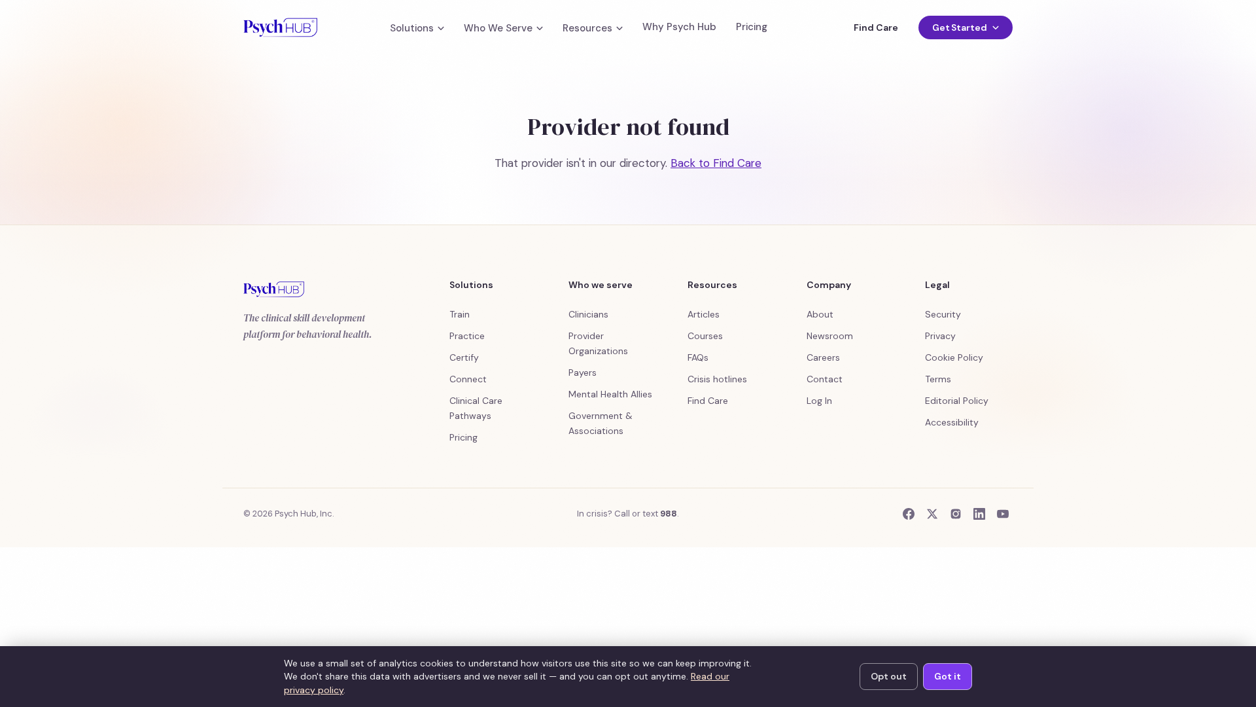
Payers (582, 372)
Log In (819, 401)
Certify (464, 357)
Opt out (889, 676)
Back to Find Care (716, 163)
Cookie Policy (954, 357)
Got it (947, 676)
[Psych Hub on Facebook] (908, 514)
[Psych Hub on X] (932, 514)
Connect (468, 379)
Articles (704, 314)
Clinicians (588, 314)
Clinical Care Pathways (475, 408)
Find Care (876, 27)
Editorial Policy (956, 401)
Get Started (959, 27)
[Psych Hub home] (280, 27)
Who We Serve (498, 28)
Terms (938, 379)
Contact (825, 379)
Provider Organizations (598, 343)
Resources (587, 28)
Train (459, 314)
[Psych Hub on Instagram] (956, 514)
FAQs (698, 357)
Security (943, 314)
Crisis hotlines (717, 379)
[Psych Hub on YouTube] (1003, 514)
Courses (705, 336)
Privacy (940, 336)
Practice (467, 336)
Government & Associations (600, 423)
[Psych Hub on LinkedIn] (979, 514)
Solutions (412, 28)
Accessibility (952, 422)
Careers (823, 357)
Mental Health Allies (610, 394)
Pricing (751, 27)
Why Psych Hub (679, 27)
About (820, 314)
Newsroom (830, 336)
